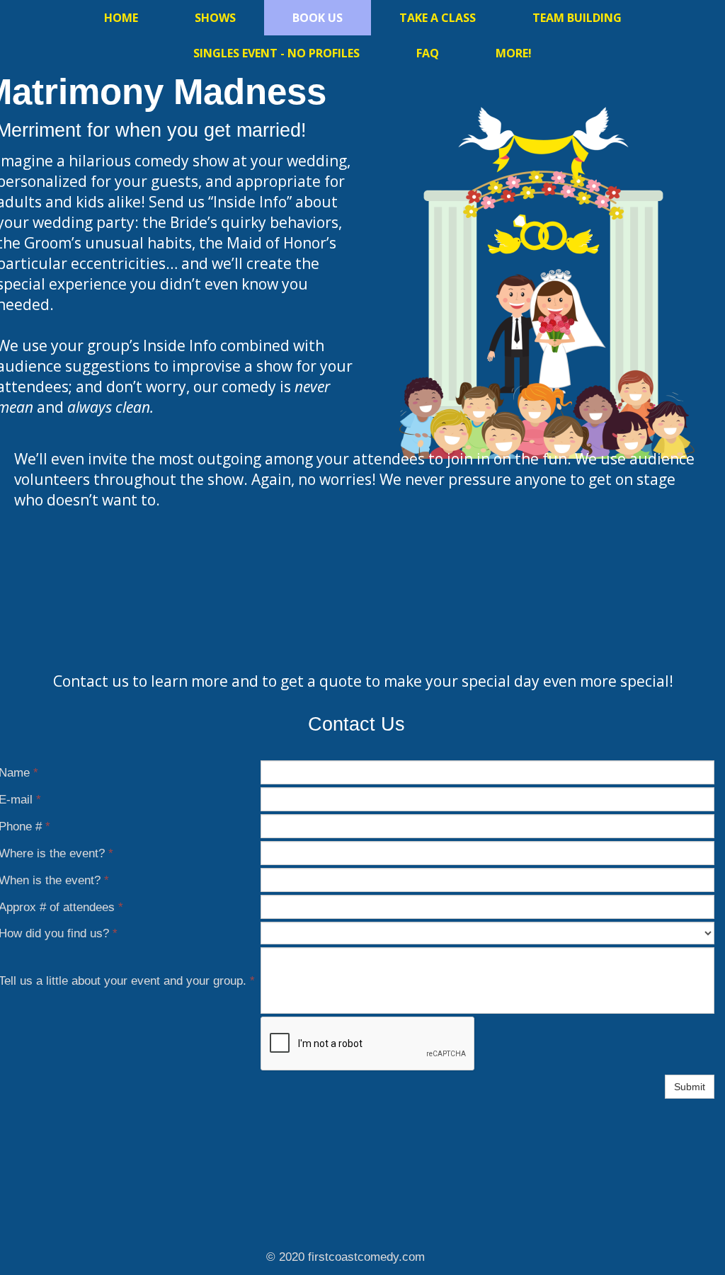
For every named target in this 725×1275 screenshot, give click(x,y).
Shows (215, 17)
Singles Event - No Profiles (276, 53)
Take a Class (437, 17)
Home (121, 17)
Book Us (317, 17)
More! (514, 53)
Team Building (577, 17)
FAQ (427, 53)
